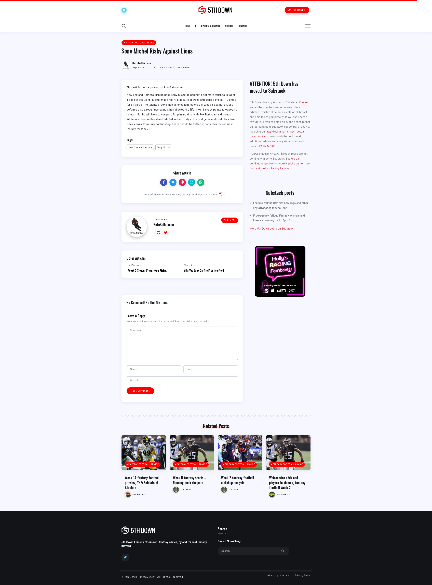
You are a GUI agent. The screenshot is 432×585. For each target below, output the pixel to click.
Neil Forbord (139, 494)
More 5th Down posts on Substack (271, 228)
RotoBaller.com (141, 63)
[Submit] (283, 551)
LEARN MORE (266, 146)
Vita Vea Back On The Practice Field (204, 270)
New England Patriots (140, 147)
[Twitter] (124, 10)
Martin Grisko (284, 494)
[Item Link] (144, 452)
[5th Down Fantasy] (215, 9)
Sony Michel (163, 147)
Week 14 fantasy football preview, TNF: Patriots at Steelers (142, 482)
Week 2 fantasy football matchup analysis (237, 480)
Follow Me (229, 220)
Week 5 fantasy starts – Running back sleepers (190, 480)
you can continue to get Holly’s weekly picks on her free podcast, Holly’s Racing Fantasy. (280, 163)
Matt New (186, 489)
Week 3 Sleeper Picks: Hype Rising (147, 270)
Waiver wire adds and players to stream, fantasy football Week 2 (287, 482)
